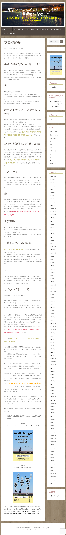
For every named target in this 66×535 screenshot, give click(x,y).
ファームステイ (30, 29)
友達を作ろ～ (44, 29)
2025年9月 (53, 179)
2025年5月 (53, 192)
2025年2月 (53, 202)
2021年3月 (53, 349)
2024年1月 (53, 243)
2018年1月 (53, 470)
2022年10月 (53, 291)
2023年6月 (53, 266)
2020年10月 (53, 365)
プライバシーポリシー (56, 496)
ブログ (9, 29)
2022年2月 (53, 317)
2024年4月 (53, 234)
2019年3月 (53, 425)
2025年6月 (53, 189)
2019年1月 (53, 432)
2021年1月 (53, 355)
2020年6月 (53, 377)
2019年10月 (53, 403)
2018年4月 (53, 461)
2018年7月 (53, 451)
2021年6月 (53, 342)
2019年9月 (53, 406)
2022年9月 (53, 294)
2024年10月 (53, 214)
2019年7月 (53, 413)
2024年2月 (53, 240)
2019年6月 (53, 416)
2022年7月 (53, 301)
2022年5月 (53, 307)
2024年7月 (53, 224)
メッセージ (53, 119)
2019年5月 (53, 419)
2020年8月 (53, 371)
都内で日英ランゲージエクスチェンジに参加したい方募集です (56, 104)
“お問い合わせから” (21, 511)
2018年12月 (53, 435)
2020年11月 (53, 361)
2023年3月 (53, 275)
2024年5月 (53, 230)
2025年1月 (53, 205)
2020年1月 (53, 393)
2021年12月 (53, 323)
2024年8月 (53, 221)
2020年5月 (53, 381)
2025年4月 (53, 195)
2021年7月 (53, 339)
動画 (3, 29)
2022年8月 (53, 297)
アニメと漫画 (11, 33)
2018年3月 (53, 464)
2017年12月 (53, 473)
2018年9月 (53, 445)
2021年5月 (53, 345)
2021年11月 (53, 326)
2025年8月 (53, 182)
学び (3, 33)
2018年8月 (53, 448)
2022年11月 (53, 288)
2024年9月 (53, 218)
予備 (51, 144)
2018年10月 (53, 441)
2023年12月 (53, 246)
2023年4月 (53, 272)
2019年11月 (53, 400)
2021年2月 (53, 352)
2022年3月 (53, 313)
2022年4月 (53, 310)
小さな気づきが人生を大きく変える (23, 467)
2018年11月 (53, 438)
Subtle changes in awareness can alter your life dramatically (23, 425)
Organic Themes (39, 529)
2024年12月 (53, 208)
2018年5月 (53, 457)
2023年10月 (53, 253)
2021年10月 (53, 329)
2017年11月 (53, 476)
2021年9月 (53, 333)
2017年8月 (53, 483)
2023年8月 (53, 259)
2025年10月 (53, 176)
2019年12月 (53, 397)
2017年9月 (53, 480)
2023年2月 (53, 278)
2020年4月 (53, 384)
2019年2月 (53, 429)
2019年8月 (53, 409)
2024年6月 (53, 227)
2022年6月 (53, 304)
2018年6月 (53, 454)
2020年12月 (53, 358)
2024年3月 (53, 237)
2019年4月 (53, 422)
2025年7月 (53, 186)
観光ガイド (57, 29)
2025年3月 (53, 198)
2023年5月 (53, 269)
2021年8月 (53, 336)
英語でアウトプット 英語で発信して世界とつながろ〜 (33, 12)
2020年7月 (53, 374)
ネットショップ (18, 29)
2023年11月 (53, 250)
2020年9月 (53, 368)
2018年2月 (53, 467)
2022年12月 (53, 285)
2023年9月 (53, 256)
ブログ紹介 (53, 87)
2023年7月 (53, 262)
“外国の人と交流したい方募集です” (22, 513)
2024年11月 (53, 211)
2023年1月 (53, 282)
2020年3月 (53, 387)
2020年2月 (53, 390)
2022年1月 (53, 320)
